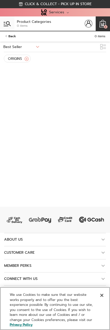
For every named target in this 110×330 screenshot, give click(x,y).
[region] (55, 308)
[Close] (27, 59)
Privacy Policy (21, 324)
